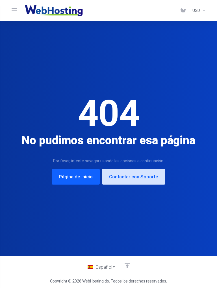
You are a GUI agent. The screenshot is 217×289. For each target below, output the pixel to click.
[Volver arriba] (127, 265)
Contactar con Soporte (133, 176)
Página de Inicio (76, 176)
